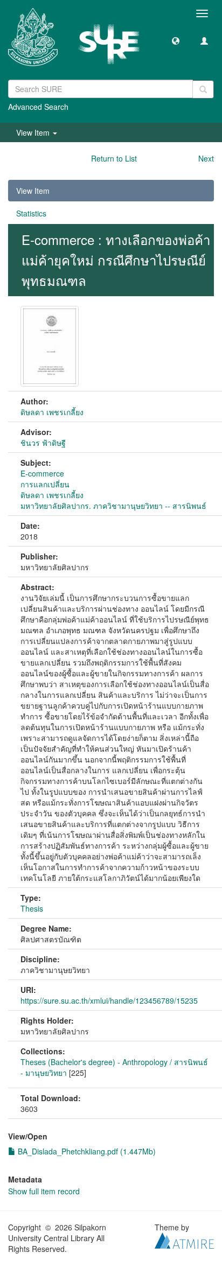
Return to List (114, 158)
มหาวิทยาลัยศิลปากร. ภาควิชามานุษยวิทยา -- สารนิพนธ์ (113, 505)
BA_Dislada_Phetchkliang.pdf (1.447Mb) (86, 1151)
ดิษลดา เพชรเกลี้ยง (52, 412)
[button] (175, 40)
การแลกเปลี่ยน (45, 484)
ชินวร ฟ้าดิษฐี (43, 442)
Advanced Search (38, 106)
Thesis (31, 908)
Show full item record (44, 1191)
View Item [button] (34, 132)
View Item (33, 190)
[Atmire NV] (184, 1239)
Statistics (31, 213)
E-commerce (42, 473)
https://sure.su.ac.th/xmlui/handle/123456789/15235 (109, 1000)
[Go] (203, 89)
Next (206, 158)
